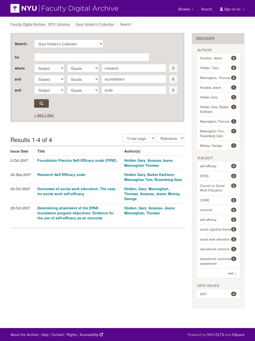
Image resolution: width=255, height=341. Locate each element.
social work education (217, 239)
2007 (217, 293)
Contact (58, 334)
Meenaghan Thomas (141, 165)
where (20, 68)
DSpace (238, 334)
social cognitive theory (217, 229)
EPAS (217, 175)
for (17, 57)
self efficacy (217, 219)
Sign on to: (232, 8)
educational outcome (217, 249)
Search (206, 8)
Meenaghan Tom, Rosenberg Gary (153, 179)
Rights (72, 334)
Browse (184, 8)
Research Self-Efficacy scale (61, 174)
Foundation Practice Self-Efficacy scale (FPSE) (77, 160)
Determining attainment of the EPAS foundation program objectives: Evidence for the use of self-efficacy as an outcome (75, 212)
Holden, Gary (135, 188)
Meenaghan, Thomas (142, 212)
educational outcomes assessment (217, 260)
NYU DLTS (215, 334)
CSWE (217, 200)
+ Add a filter (44, 115)
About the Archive (24, 334)
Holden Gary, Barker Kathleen (149, 174)
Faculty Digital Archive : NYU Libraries (40, 24)
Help (45, 334)
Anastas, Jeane (153, 193)
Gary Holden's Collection (95, 24)
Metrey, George (217, 145)
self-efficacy (217, 166)
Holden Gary (134, 160)
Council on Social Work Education (217, 187)
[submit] (41, 103)
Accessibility (90, 334)
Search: (21, 43)
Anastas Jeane (160, 160)
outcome (217, 209)
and (18, 79)
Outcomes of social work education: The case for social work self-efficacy (76, 191)
